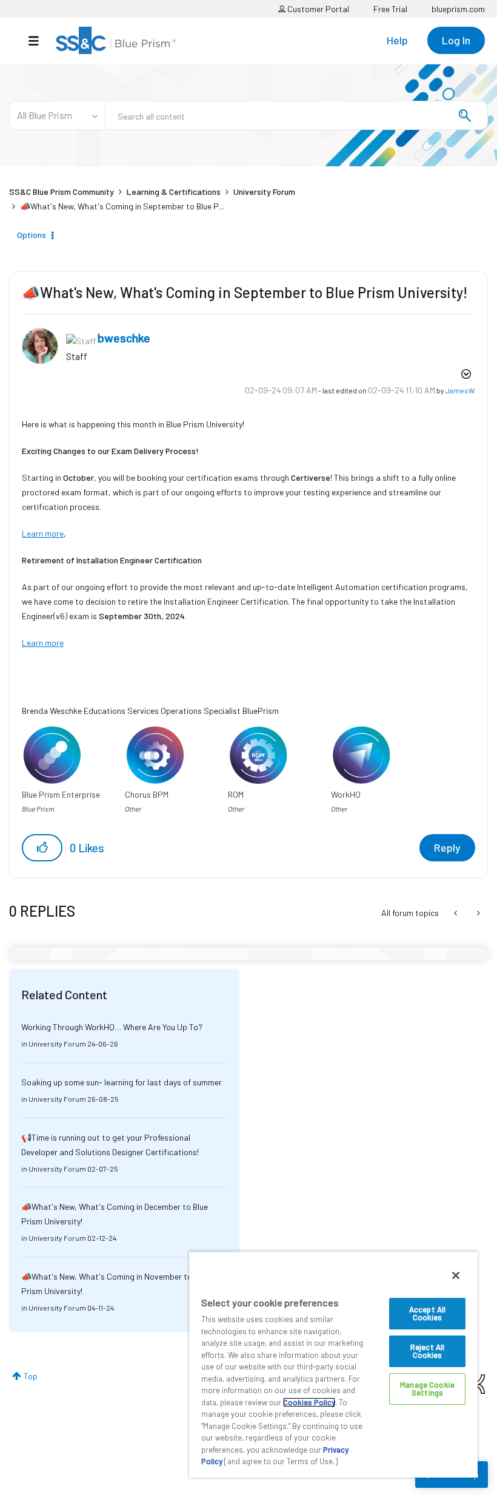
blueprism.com (458, 9)
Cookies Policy (309, 1402)
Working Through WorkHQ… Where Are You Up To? (111, 1027)
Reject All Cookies (427, 1351)
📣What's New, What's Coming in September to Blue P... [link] (122, 206)
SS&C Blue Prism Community (61, 191)
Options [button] (31, 234)
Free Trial (390, 9)
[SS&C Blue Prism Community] (115, 40)
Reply (447, 847)
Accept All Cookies (427, 1313)
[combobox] (296, 115)
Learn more (43, 533)
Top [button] (31, 1376)
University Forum (264, 191)
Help (397, 40)
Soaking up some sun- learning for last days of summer (121, 1082)
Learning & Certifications (174, 191)
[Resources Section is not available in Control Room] (477, 913)
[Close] (455, 1275)
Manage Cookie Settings (427, 1388)
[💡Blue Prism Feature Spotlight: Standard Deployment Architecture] (456, 913)
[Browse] (39, 41)
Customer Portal (317, 9)
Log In (456, 40)
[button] (42, 847)
